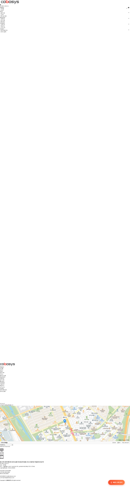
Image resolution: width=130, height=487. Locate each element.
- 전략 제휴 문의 (4, 30)
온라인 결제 (3, 391)
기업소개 (2, 384)
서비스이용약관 (30, 462)
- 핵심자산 (2, 26)
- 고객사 (2, 14)
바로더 (1, 369)
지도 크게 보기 (125, 442)
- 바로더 (2, 10)
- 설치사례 (2, 13)
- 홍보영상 (2, 21)
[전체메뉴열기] (0, 4)
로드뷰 (114, 442)
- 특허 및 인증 (3, 16)
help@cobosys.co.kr (9, 477)
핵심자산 (2, 385)
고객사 (1, 374)
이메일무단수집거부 (39, 462)
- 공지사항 (2, 20)
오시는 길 (2, 387)
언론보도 (2, 378)
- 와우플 (2, 8)
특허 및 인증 (3, 375)
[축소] (127, 423)
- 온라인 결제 (3, 31)
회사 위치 (2, 462)
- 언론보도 (2, 18)
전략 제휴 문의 (3, 389)
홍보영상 (2, 381)
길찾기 (118, 442)
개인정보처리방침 (22, 462)
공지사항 (2, 379)
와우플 (1, 368)
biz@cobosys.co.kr (11, 476)
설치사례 (2, 372)
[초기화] (127, 426)
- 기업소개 (2, 24)
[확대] (127, 420)
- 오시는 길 (2, 27)
